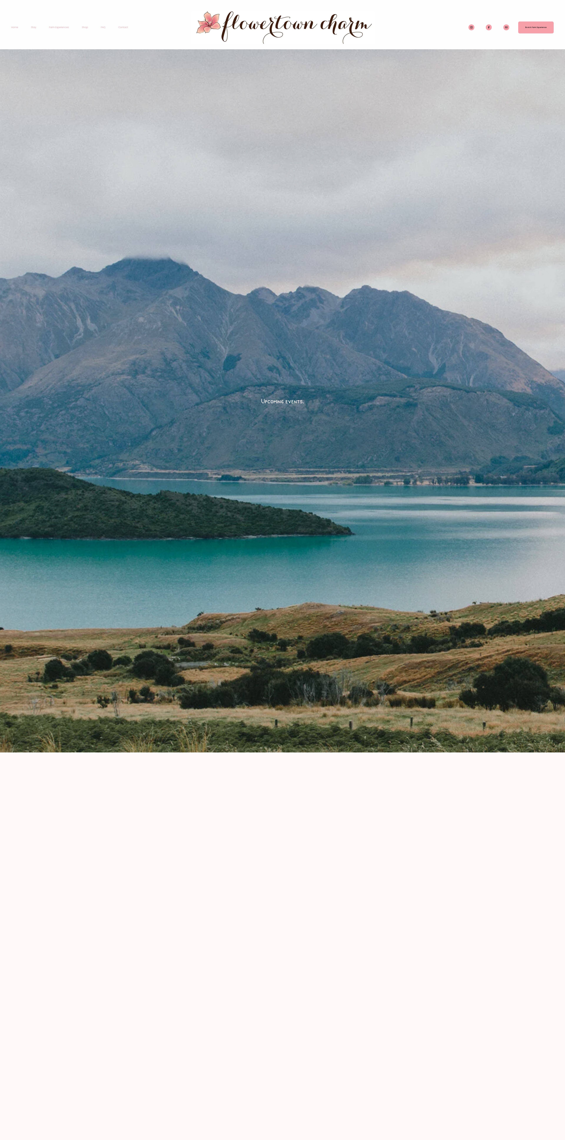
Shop (85, 27)
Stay (33, 27)
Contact (123, 27)
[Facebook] (489, 27)
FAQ (103, 27)
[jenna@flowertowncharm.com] (506, 27)
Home (14, 27)
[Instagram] (471, 27)
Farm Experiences (59, 27)
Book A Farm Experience (536, 27)
